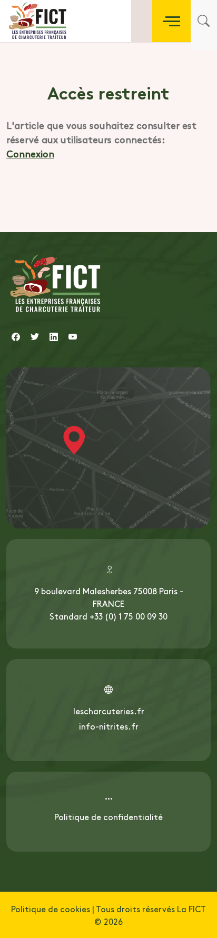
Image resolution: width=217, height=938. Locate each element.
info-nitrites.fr (109, 726)
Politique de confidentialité (108, 816)
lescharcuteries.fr (108, 710)
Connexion (30, 153)
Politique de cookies (50, 908)
